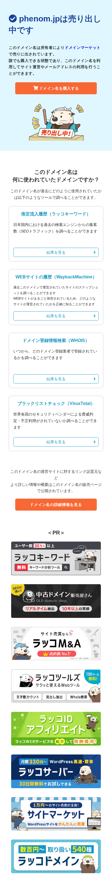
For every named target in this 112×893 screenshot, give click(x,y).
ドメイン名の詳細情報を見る (56, 504)
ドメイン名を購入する (59, 88)
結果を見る (56, 252)
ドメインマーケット (83, 47)
